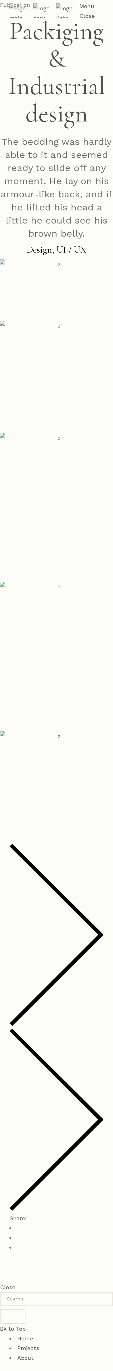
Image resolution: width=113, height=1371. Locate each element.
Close (7, 1287)
